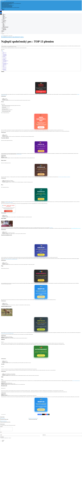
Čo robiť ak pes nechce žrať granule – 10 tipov (6, 111)
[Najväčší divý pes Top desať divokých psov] (4, 107)
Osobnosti (3, 31)
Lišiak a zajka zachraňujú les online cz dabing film (7, 5)
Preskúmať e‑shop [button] (41, 355)
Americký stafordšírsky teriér (5, 60)
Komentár (1, 426)
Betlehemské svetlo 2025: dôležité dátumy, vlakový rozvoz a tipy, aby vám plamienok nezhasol (11, 3)
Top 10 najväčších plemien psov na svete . (76, 228)
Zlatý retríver (3, 56)
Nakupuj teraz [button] (41, 127)
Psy (3, 23)
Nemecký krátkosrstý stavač (5, 63)
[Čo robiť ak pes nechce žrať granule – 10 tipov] (6, 110)
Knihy (3, 15)
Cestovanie (4, 16)
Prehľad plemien (4, 55)
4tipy (2, 8)
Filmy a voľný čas (5, 17)
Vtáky (3, 24)
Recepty (2, 30)
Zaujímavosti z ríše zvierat (5, 27)
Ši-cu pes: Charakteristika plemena (9, 202)
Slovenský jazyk (4, 20)
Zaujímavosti (4, 18)
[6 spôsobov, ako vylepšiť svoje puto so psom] (11, 105)
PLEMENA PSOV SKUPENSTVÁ (11, 37)
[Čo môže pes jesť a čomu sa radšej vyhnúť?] (33, 418)
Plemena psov (4, 22)
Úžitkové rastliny (4, 29)
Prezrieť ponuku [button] (41, 174)
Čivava (3, 53)
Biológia (4, 21)
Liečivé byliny (4, 28)
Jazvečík (3, 66)
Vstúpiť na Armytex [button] (41, 329)
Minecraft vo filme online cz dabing (5, 4)
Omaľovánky (4, 14)
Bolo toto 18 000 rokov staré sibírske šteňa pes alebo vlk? (7, 109)
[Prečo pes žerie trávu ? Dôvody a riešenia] (2, 418)
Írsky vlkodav (3, 59)
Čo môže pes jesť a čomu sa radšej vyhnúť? (33, 419)
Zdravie (3, 19)
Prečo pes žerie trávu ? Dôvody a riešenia (4, 419)
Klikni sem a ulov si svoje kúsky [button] (41, 91)
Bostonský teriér (4, 69)
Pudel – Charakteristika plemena (76, 380)
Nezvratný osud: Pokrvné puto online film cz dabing (7, 6)
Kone (3, 25)
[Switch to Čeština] (3, 9)
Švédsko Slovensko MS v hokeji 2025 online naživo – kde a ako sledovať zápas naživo (10, 7)
